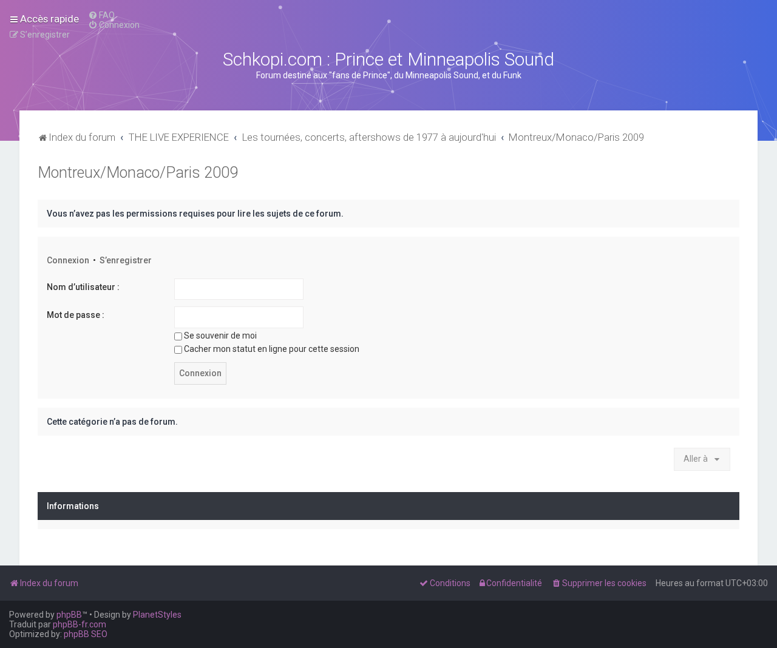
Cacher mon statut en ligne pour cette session (271, 349)
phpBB (69, 614)
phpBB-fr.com (79, 624)
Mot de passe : (75, 315)
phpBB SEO (85, 634)
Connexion (68, 260)
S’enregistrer (126, 260)
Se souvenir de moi (220, 335)
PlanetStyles (157, 614)
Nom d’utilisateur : (83, 287)
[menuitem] (101, 15)
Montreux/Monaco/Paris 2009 (138, 172)
